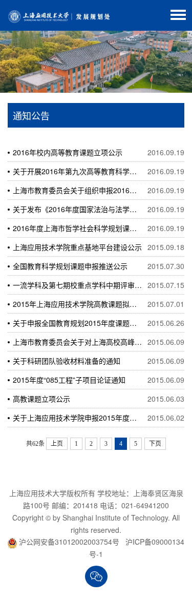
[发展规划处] (59, 15)
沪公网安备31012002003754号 (69, 541)
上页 (57, 443)
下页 (155, 443)
